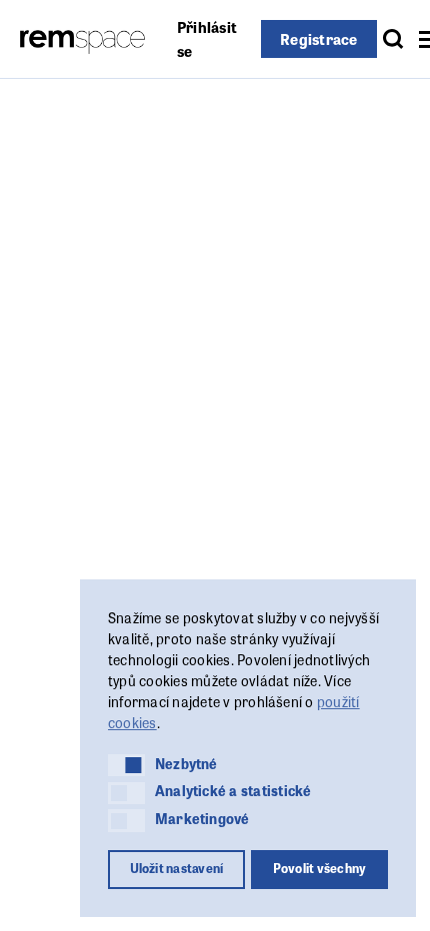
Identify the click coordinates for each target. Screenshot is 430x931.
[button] (126, 765)
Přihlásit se (207, 39)
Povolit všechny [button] (320, 868)
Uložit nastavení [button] (177, 868)
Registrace (318, 39)
